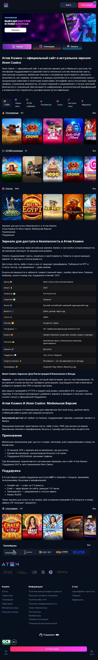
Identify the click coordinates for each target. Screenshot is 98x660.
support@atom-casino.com (83, 591)
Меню (6, 654)
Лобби (7, 105)
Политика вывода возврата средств (45, 591)
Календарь (49, 46)
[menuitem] (10, 591)
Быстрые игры (72, 104)
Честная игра (35, 612)
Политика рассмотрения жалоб (43, 623)
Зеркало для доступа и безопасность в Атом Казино (29, 225)
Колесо (74, 46)
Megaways (86, 105)
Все (94, 113)
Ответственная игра (38, 608)
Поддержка (8, 235)
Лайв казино (7, 604)
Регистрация (86, 5)
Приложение (8, 232)
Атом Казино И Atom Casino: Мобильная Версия (26, 229)
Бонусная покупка (10, 612)
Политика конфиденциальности (43, 604)
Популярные (46, 105)
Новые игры (18, 104)
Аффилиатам (77, 600)
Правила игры (35, 615)
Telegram (76, 595)
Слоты (60, 105)
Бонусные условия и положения (43, 595)
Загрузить (15, 30)
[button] (88, 35)
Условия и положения (38, 619)
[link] (11, 552)
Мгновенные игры (10, 608)
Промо (19, 47)
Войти (68, 5)
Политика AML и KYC (38, 600)
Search (92, 654)
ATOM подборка (31, 104)
